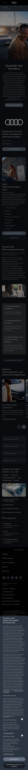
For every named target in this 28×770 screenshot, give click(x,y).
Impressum (6, 692)
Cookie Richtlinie (6, 690)
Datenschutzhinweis (18, 690)
